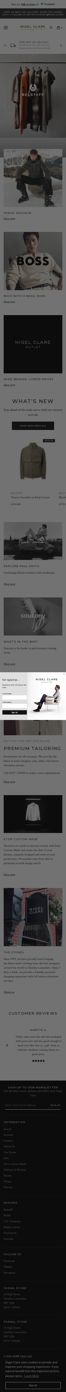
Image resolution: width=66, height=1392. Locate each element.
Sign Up (15, 712)
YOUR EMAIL (7, 702)
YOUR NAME (7, 693)
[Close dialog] (64, 674)
